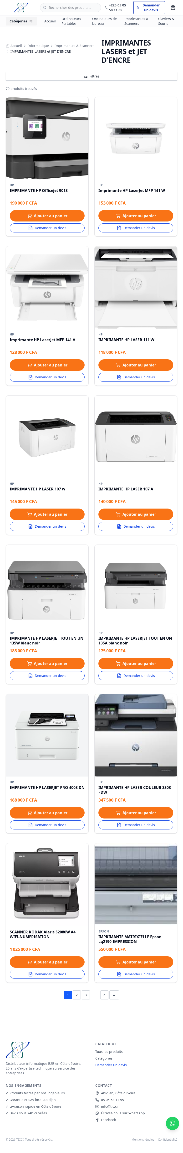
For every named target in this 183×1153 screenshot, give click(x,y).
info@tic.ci (109, 1106)
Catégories (103, 1058)
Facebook (108, 1119)
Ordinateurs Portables (71, 21)
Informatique (38, 45)
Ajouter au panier (50, 215)
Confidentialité (167, 1140)
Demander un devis (50, 228)
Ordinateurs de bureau (104, 21)
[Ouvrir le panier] (173, 7)
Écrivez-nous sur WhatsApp (123, 1113)
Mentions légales (143, 1140)
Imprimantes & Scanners (136, 21)
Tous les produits (109, 1051)
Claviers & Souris (166, 21)
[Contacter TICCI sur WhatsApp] (172, 1123)
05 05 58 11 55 (112, 1099)
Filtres (94, 76)
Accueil (50, 21)
